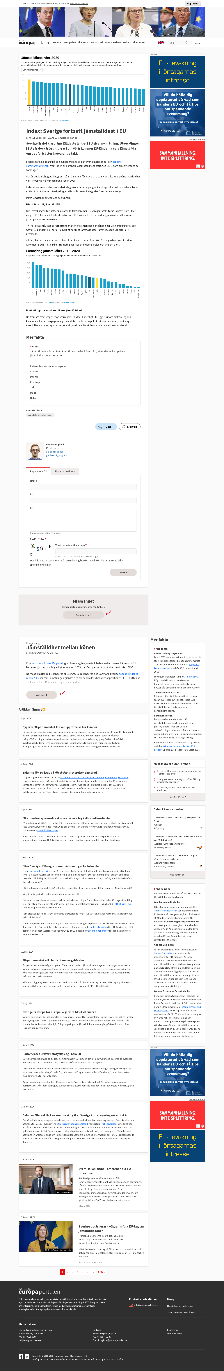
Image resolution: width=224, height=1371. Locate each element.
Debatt (127, 42)
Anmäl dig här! (83, 614)
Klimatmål (83, 42)
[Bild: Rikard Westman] (46, 1178)
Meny (197, 42)
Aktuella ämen (186, 1306)
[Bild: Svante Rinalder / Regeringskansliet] (46, 1236)
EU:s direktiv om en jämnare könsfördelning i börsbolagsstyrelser (94, 777)
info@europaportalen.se (146, 1305)
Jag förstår (193, 3)
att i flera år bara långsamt (47, 663)
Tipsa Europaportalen (177, 1312)
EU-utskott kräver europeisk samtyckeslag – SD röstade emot (179, 772)
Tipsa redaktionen (65, 471)
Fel (31, 508)
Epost (33, 494)
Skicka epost (56, 451)
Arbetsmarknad (113, 42)
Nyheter (57, 42)
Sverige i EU (70, 42)
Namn (33, 481)
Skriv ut (132, 426)
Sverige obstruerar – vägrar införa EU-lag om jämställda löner (178, 780)
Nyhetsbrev (172, 1306)
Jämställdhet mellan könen (40, 415)
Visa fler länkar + (178, 874)
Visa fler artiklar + (178, 796)
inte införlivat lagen (47, 830)
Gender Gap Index (163, 953)
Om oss (192, 1312)
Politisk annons (197, 139)
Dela (108, 426)
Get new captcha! (31, 554)
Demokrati (97, 42)
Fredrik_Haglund (58, 455)
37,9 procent (190, 676)
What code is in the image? (70, 545)
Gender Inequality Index (166, 910)
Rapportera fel (38, 471)
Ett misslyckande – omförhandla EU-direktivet (176, 788)
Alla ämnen (139, 42)
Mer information (79, 3)
